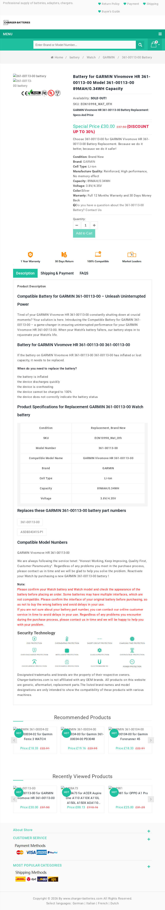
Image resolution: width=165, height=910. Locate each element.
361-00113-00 (30, 522)
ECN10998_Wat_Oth (96, 104)
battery (75, 57)
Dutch (114, 903)
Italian (90, 903)
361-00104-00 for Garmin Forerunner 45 (130, 736)
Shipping (152, 3)
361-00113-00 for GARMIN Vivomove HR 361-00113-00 (35, 795)
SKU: (76, 104)
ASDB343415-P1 (32, 532)
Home (59, 57)
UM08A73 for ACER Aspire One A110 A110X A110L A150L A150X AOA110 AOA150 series (83, 798)
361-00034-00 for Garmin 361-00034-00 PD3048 (83, 736)
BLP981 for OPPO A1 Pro (130, 793)
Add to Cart (84, 233)
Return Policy (110, 3)
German (78, 903)
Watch (92, 57)
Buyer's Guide (110, 11)
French (103, 903)
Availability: (81, 98)
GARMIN (109, 57)
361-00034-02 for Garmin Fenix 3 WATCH (35, 736)
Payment (133, 3)
